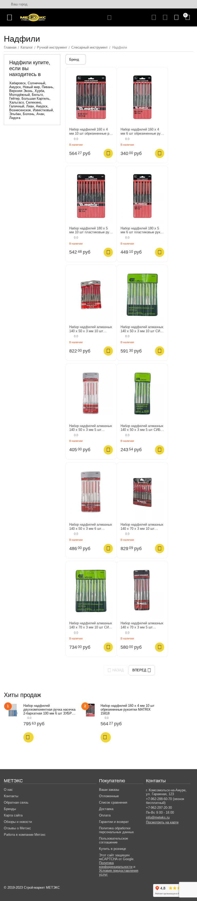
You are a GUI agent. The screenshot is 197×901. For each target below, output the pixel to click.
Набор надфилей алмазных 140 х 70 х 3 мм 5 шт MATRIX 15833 (142, 625)
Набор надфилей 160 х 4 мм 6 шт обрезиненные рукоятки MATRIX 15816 (141, 131)
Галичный (16, 106)
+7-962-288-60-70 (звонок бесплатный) (165, 801)
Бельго (37, 95)
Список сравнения (113, 802)
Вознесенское (20, 110)
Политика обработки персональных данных (116, 830)
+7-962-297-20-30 (159, 808)
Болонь (28, 114)
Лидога (14, 118)
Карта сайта (13, 815)
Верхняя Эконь (21, 91)
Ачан (40, 114)
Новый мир (31, 87)
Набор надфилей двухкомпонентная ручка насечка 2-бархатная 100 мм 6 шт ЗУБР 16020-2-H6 (49, 709)
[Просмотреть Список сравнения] (153, 17)
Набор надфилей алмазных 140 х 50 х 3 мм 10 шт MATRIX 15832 (90, 329)
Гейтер (14, 98)
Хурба (39, 91)
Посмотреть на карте (162, 822)
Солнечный (36, 83)
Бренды (10, 809)
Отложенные (109, 796)
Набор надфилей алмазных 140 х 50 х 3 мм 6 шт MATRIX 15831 (90, 527)
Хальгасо (16, 102)
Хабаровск (17, 83)
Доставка (106, 809)
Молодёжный (19, 95)
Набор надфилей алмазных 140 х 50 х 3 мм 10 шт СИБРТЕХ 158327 (142, 329)
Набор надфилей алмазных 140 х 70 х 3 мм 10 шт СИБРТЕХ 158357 (90, 625)
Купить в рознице (112, 849)
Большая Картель (36, 98)
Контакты (11, 796)
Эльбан (15, 114)
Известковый (43, 110)
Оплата (105, 815)
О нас (8, 790)
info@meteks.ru (158, 817)
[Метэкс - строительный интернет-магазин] (33, 17)
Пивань (47, 87)
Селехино (33, 102)
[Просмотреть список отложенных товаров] (165, 17)
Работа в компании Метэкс (25, 835)
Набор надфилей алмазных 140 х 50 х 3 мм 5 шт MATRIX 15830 (90, 428)
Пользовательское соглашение (113, 840)
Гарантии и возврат (114, 822)
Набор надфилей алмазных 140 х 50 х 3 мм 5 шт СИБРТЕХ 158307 (142, 428)
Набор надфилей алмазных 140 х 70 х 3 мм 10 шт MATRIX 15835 (142, 527)
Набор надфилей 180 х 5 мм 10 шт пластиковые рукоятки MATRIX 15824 (89, 230)
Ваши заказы (109, 790)
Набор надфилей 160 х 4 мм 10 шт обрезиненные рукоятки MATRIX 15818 (90, 131)
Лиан (30, 106)
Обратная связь (16, 802)
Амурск (15, 87)
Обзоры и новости (18, 822)
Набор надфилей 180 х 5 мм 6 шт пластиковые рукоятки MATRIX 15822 (142, 230)
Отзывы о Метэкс (17, 828)
